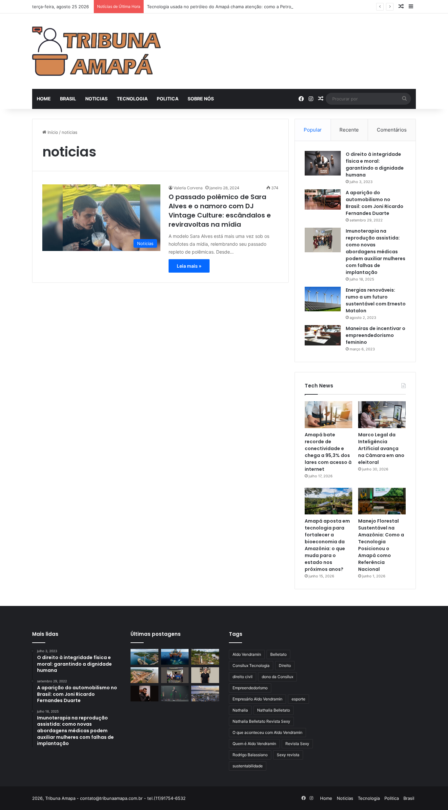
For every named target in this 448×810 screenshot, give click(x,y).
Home (44, 98)
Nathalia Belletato (273, 710)
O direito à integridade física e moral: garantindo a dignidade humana (375, 164)
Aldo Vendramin (247, 654)
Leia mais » (189, 266)
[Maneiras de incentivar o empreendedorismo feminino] (323, 335)
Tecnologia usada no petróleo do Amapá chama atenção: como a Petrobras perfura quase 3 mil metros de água (261, 6)
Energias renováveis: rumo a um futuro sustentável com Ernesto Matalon (376, 300)
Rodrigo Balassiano (250, 754)
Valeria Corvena (188, 187)
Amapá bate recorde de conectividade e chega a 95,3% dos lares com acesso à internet (328, 451)
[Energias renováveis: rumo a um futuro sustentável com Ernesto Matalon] (323, 299)
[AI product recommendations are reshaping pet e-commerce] (205, 675)
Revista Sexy (297, 743)
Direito (285, 665)
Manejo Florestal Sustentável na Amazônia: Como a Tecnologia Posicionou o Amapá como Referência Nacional (381, 545)
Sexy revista (288, 754)
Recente (349, 130)
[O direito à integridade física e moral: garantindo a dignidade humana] (323, 163)
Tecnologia (132, 98)
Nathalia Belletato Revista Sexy (261, 721)
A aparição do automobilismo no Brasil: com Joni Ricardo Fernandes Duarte (374, 203)
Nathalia (240, 710)
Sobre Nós (201, 98)
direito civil (243, 676)
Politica (167, 98)
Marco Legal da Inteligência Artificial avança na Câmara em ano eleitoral (381, 448)
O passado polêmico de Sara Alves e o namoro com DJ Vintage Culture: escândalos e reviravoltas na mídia (220, 210)
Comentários (392, 130)
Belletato (278, 654)
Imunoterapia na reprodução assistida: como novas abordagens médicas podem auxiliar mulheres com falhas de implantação (375, 252)
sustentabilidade (248, 765)
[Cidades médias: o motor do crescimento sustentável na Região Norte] (205, 693)
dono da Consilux (277, 676)
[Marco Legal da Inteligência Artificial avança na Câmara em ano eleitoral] (382, 414)
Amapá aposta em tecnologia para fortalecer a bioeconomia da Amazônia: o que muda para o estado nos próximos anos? (327, 545)
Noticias (96, 98)
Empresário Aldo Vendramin (257, 698)
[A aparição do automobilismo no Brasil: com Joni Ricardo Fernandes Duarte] (323, 199)
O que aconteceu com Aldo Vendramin (267, 732)
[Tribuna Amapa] (96, 51)
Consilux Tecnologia (251, 665)
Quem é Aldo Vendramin (254, 743)
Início (52, 132)
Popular (313, 130)
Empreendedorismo (250, 687)
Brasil (68, 98)
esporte (298, 698)
